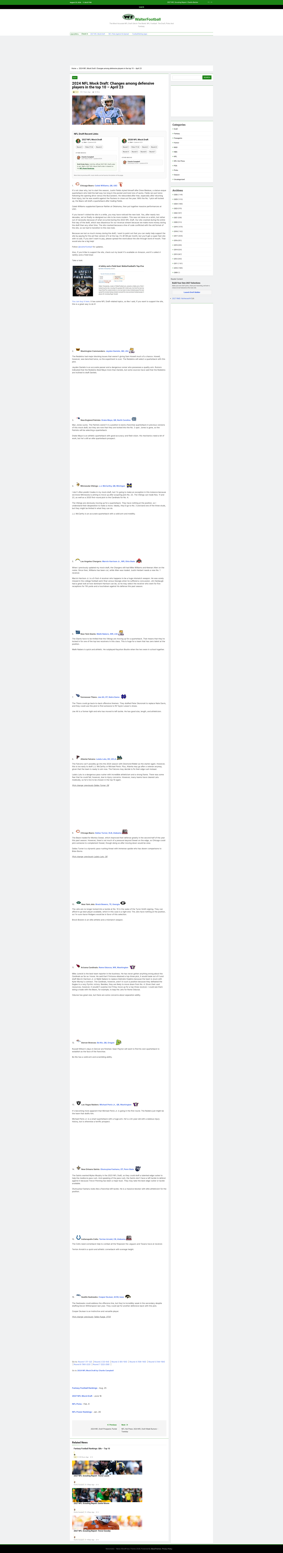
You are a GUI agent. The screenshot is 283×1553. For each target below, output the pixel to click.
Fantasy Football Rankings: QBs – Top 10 (92, 1448)
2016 (176, 240)
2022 (176, 213)
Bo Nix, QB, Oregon (105, 1043)
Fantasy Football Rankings (84, 1388)
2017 (176, 236)
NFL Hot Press (179, 161)
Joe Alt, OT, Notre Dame (109, 697)
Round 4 (126, 152)
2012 (176, 259)
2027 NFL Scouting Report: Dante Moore (91, 1503)
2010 (176, 268)
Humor (176, 143)
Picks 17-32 (89, 147)
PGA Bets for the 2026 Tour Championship (182, 2)
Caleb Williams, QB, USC (106, 186)
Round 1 (79, 147)
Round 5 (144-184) (156, 1362)
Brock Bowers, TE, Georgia (108, 904)
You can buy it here (80, 301)
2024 (176, 204)
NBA (175, 152)
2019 (176, 227)
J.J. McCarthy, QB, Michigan (112, 486)
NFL (175, 157)
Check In (84, 34)
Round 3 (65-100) (119, 1362)
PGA (175, 166)
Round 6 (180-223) (82, 1364)
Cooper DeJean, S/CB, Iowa (111, 1297)
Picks (176, 170)
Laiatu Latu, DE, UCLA (106, 759)
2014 (176, 250)
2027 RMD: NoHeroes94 (181, 298)
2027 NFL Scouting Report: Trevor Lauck (91, 1476)
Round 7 (152, 152)
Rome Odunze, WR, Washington (113, 967)
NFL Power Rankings (87, 168)
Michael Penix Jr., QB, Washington (115, 1105)
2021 (176, 218)
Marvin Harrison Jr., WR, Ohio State (118, 561)
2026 (176, 195)
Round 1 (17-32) (85, 1362)
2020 (176, 222)
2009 (176, 273)
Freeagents (178, 138)
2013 (176, 254)
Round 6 (143, 152)
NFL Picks (77, 1404)
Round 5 (135, 152)
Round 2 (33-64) (101, 1362)
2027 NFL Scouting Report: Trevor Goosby (92, 1531)
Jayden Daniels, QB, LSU (117, 351)
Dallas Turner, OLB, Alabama (108, 833)
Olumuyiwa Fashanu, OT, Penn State (117, 1169)
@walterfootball (85, 247)
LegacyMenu (74, 34)
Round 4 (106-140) (138, 1362)
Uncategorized (179, 179)
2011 (176, 263)
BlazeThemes (156, 1549)
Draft (75, 78)
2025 (176, 199)
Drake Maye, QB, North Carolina (116, 420)
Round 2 (99, 147)
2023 (176, 209)
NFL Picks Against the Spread (119, 34)
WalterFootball (148, 19)
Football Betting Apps (139, 34)
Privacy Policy (167, 1549)
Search (207, 77)
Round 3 (154, 147)
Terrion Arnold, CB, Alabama (112, 1239)
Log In (141, 7)
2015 (176, 245)
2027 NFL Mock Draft (97, 34)
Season (177, 175)
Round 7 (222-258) (101, 1364)
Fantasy (177, 134)
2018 (176, 231)
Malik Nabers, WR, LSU (107, 634)
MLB (175, 147)
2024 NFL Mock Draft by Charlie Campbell (95, 1370)
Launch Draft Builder (192, 292)
